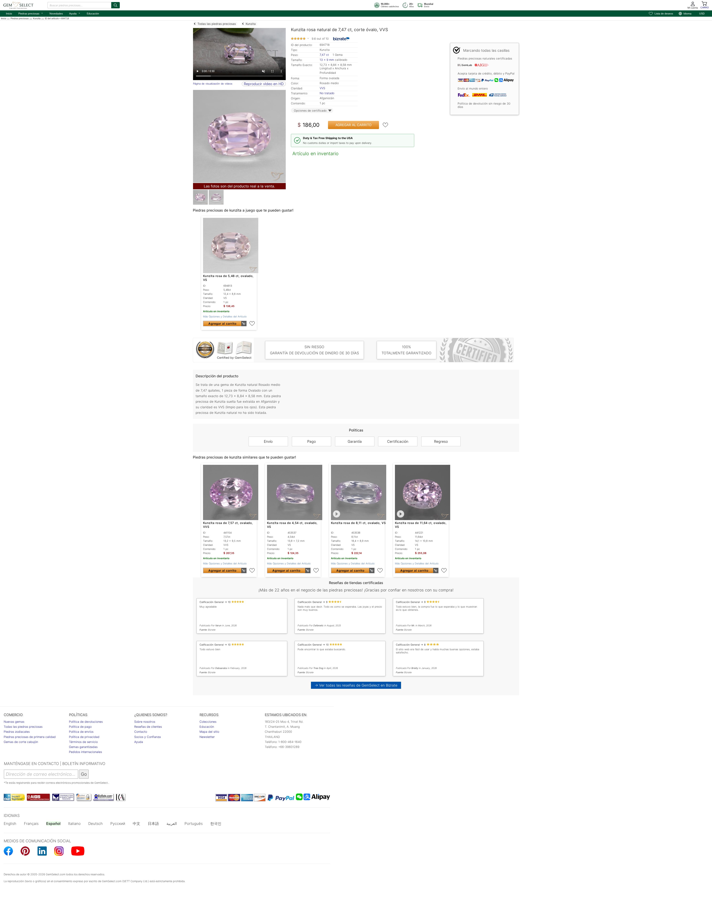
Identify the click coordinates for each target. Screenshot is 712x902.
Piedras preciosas (30, 13)
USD (702, 13)
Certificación (397, 441)
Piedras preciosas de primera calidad (30, 737)
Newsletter (207, 737)
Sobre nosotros (144, 721)
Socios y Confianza (147, 737)
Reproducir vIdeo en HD (264, 84)
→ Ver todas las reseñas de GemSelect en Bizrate (356, 685)
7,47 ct (325, 55)
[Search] (115, 5)
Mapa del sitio (209, 731)
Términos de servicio (83, 742)
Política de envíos (81, 731)
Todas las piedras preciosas (23, 726)
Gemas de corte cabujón (21, 742)
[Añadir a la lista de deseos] (385, 125)
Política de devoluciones (86, 721)
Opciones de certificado (310, 110)
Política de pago (80, 726)
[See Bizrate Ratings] (341, 38)
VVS (322, 88)
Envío (268, 441)
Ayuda (74, 13)
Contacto (140, 731)
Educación (93, 13)
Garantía (355, 441)
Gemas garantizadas (83, 747)
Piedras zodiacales (17, 731)
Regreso (441, 441)
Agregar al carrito (353, 125)
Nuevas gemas (14, 721)
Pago (311, 441)
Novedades (56, 13)
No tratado (327, 93)
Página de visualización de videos (212, 83)
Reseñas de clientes (148, 726)
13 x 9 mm (327, 60)
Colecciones (208, 721)
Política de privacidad (84, 737)
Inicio (9, 13)
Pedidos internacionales (85, 752)
